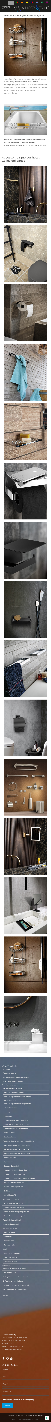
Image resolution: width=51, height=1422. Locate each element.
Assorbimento (9, 1232)
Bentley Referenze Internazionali (16, 1285)
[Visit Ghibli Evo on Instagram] (7, 1358)
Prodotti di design (9, 1085)
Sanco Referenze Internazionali (15, 1289)
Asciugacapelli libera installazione (17, 1097)
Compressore (9, 1241)
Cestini (5, 1249)
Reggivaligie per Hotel (12, 1220)
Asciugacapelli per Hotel (12, 1088)
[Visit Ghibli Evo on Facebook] (3, 1358)
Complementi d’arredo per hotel (15, 1120)
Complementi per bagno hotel (16, 1129)
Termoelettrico (10, 1245)
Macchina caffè (10, 1195)
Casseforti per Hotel (11, 1224)
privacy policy (28, 1400)
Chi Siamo (6, 1070)
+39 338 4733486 (15, 1349)
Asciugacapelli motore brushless (16, 1077)
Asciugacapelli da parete (14, 1092)
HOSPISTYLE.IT (7, 1343)
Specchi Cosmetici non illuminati (18, 1170)
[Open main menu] (11, 3)
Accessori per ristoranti (12, 1199)
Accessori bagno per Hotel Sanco (17, 1153)
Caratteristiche (11, 1108)
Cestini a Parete (10, 1261)
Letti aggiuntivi (10, 1137)
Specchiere (8, 1162)
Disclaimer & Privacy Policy (29, 1419)
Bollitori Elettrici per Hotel (13, 1187)
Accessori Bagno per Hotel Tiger (17, 1149)
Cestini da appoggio (12, 1253)
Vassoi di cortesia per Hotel (13, 1183)
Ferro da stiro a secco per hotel (16, 1216)
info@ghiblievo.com (15, 1346)
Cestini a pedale (10, 1257)
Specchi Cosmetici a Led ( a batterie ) (20, 1178)
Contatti (5, 1296)
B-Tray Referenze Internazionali (15, 1277)
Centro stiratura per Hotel (14, 1207)
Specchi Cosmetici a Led (15, 1174)
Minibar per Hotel (10, 1228)
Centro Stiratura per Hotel (13, 1203)
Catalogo (8, 1116)
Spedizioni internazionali (13, 1081)
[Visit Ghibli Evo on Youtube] (11, 1358)
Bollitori (7, 1191)
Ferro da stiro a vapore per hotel (16, 1212)
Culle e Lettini (9, 1133)
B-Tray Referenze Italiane (13, 1281)
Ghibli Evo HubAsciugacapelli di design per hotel (17, 1102)
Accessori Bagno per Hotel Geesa (17, 1145)
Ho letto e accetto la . (20, 1400)
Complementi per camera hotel (16, 1124)
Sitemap (14, 1419)
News (4, 1293)
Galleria (8, 1112)
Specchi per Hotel (10, 1158)
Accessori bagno (9, 1073)
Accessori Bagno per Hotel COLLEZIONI (18, 1141)
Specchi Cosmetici (11, 1166)
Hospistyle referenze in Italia (14, 1268)
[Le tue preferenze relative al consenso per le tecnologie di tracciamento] (47, 1418)
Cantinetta (8, 1237)
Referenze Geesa (9, 1273)
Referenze (6, 1265)
